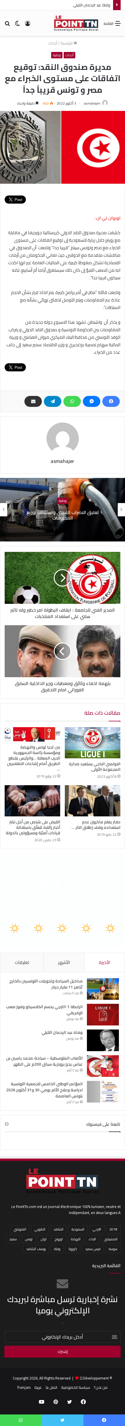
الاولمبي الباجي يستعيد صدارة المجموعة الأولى (94, 766)
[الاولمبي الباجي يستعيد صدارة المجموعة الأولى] (92, 742)
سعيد (13, 1239)
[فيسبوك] (111, 401)
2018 (113, 1229)
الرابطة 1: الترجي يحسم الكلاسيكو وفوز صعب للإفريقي (44, 1010)
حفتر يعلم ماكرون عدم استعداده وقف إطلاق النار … (96, 824)
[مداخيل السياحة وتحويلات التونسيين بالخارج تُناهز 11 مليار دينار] (103, 989)
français (24, 1387)
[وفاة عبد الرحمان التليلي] (103, 1040)
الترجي (96, 1229)
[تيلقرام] (52, 401)
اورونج (59, 1239)
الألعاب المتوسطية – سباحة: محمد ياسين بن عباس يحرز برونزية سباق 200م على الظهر (44, 1061)
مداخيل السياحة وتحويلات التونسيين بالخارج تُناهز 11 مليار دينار (46, 984)
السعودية (78, 1229)
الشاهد (58, 1229)
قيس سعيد (93, 1249)
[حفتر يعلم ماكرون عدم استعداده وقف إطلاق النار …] (92, 800)
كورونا (73, 1249)
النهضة (76, 1239)
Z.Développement (94, 1378)
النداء (92, 1239)
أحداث (52, 43)
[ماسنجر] (91, 401)
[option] (62, 509)
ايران (44, 1239)
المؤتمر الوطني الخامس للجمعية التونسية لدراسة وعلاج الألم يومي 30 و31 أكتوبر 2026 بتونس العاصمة (44, 1090)
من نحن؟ (101, 1387)
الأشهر (64, 962)
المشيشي (110, 1239)
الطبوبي (39, 1229)
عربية (38, 1387)
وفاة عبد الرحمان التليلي (62, 1032)
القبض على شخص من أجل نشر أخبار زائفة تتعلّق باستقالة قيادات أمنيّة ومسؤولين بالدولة (33, 827)
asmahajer (92, 103)
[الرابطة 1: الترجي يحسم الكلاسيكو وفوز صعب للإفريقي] (103, 1014)
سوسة (113, 1249)
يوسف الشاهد (36, 1249)
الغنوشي (20, 1229)
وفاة (57, 1249)
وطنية (57, 55)
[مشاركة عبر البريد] (33, 401)
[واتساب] (72, 401)
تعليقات (22, 962)
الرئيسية (67, 43)
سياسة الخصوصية (75, 1387)
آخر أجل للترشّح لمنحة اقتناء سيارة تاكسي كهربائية (62, 515)
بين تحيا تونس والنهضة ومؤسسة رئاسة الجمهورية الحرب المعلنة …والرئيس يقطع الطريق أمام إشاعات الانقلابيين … (33, 758)
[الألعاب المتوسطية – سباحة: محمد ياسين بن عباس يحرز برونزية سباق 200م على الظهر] (103, 1066)
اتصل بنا (51, 1387)
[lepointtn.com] (76, 23)
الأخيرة (104, 962)
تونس (29, 1239)
